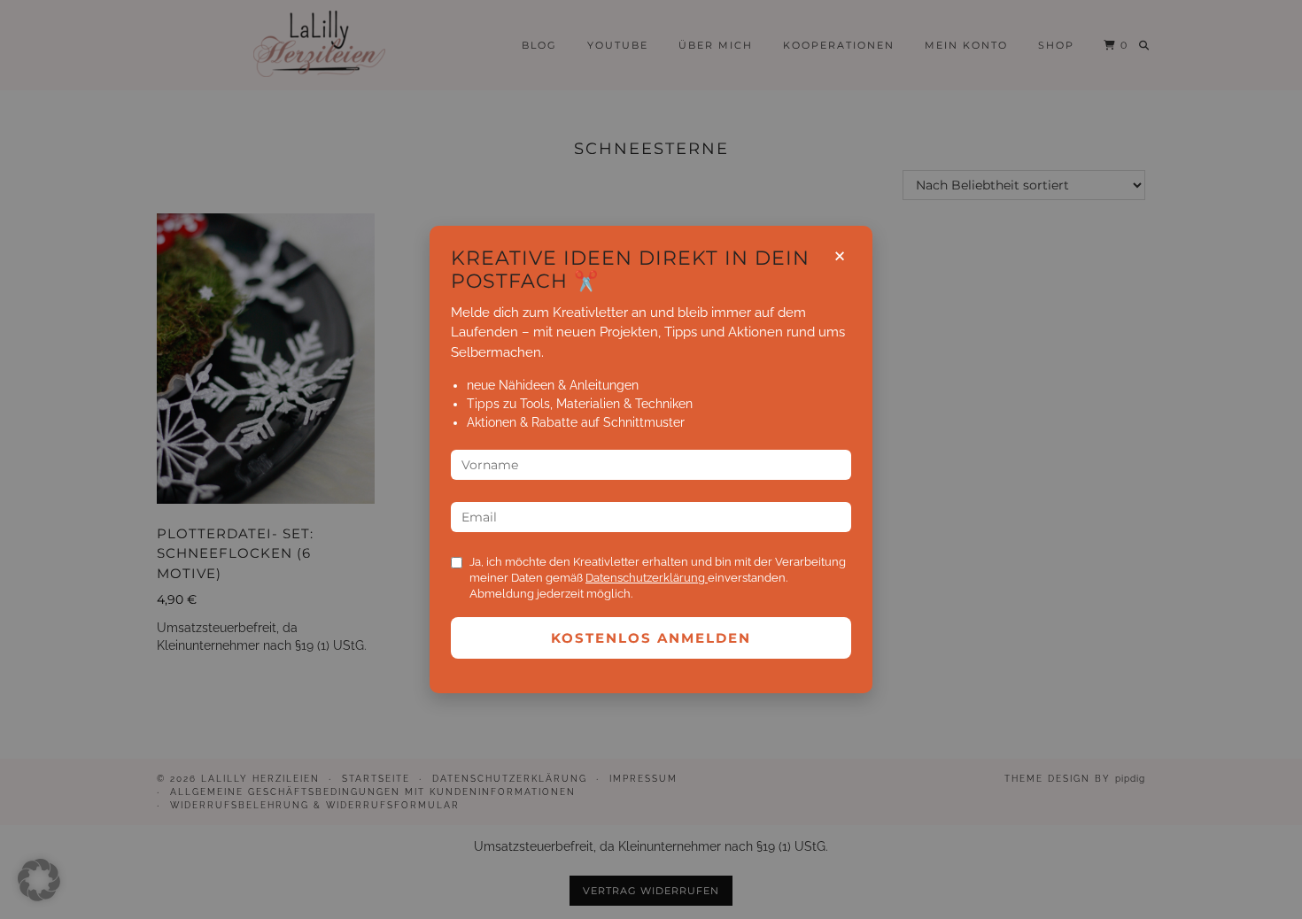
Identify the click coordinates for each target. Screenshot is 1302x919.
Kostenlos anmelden (651, 637)
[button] (39, 880)
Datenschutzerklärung (646, 577)
